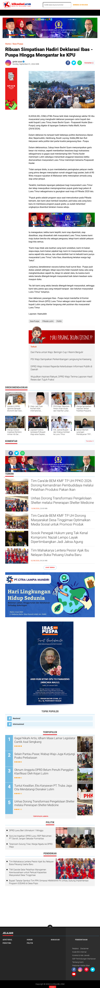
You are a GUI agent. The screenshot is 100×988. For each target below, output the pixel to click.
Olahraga (66, 13)
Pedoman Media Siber (81, 965)
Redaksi (75, 948)
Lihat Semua (50, 567)
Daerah (56, 13)
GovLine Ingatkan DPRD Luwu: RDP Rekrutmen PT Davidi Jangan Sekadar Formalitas (30, 837)
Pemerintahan (81, 940)
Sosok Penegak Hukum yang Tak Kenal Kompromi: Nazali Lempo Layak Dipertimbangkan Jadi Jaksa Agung (59, 537)
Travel (84, 13)
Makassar (55, 940)
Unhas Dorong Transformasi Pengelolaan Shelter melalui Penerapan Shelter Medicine (62, 500)
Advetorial (7, 940)
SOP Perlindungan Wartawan (84, 959)
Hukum (23, 13)
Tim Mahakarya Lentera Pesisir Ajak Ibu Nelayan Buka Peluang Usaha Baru (60, 552)
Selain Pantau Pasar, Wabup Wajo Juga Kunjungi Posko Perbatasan (44, 755)
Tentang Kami (77, 962)
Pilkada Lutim (47, 321)
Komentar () (89, 63)
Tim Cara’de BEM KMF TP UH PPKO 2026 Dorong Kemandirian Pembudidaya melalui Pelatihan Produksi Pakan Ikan (62, 485)
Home (6, 13)
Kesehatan (33, 13)
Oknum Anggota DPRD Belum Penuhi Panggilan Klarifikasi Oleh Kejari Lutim (44, 771)
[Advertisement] (50, 906)
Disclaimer (84, 948)
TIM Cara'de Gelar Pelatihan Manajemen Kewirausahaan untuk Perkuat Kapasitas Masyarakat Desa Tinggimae (27, 872)
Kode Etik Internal (79, 952)
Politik (14, 13)
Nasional (16, 718)
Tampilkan (89, 441)
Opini (75, 13)
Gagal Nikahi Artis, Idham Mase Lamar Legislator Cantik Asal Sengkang (44, 740)
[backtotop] (50, 927)
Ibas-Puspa (18, 44)
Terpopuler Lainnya (40, 816)
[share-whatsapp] (79, 63)
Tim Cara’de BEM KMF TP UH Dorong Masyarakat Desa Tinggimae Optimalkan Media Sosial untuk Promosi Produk (60, 520)
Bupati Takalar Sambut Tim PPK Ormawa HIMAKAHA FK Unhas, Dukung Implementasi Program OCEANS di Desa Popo (49, 882)
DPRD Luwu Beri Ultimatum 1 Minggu (26, 830)
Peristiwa (45, 13)
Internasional (18, 724)
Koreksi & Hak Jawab (80, 955)
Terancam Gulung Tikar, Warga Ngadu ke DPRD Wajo (30, 845)
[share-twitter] (73, 63)
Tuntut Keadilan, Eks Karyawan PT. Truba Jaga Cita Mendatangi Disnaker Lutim (43, 787)
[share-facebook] (68, 63)
